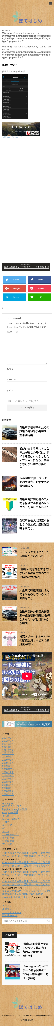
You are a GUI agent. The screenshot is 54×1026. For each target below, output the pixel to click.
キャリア (7, 825)
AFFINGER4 (28, 1020)
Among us (7, 803)
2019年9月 (8, 760)
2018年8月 (8, 775)
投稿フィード (9, 909)
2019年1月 (8, 766)
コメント (12, 332)
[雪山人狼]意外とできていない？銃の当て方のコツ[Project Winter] (35, 573)
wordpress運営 (10, 812)
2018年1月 (8, 794)
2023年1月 (8, 737)
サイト (10, 390)
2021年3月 (8, 750)
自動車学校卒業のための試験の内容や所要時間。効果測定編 (34, 431)
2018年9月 (8, 772)
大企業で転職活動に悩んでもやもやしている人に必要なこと (34, 594)
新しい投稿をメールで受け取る (24, 401)
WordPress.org (10, 915)
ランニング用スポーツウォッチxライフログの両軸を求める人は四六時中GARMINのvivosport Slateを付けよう (26, 894)
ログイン (7, 906)
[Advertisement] (27, 170)
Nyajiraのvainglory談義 (14, 809)
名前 (10, 369)
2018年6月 (8, 778)
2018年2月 (8, 791)
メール (11, 379)
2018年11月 (8, 769)
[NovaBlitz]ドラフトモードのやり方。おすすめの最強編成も (35, 482)
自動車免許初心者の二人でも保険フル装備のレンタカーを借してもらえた (34, 503)
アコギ (5, 822)
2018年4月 (8, 785)
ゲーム (5, 828)
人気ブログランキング (12, 137)
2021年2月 (8, 753)
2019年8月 (8, 763)
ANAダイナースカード (14, 806)
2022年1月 (8, 741)
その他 (5, 815)
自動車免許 (8, 841)
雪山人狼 (7, 844)
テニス (5, 831)
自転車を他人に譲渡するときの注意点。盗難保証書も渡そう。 (34, 524)
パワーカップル (10, 834)
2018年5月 (8, 782)
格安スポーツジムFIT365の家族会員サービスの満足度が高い (35, 640)
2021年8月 (8, 747)
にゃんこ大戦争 (10, 818)
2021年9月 (8, 744)
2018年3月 (8, 788)
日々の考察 (8, 837)
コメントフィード (11, 912)
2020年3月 (8, 756)
